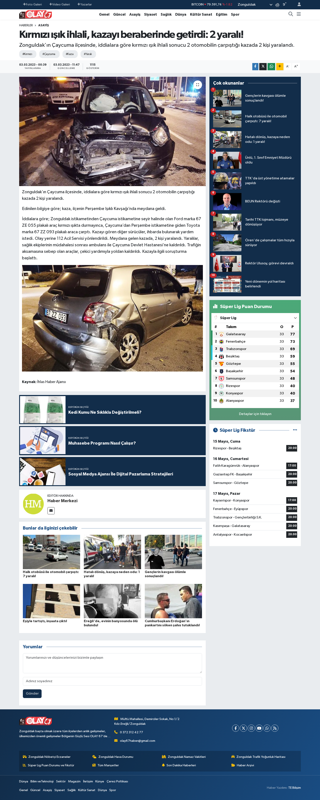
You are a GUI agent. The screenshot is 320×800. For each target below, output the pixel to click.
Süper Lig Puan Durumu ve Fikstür (51, 765)
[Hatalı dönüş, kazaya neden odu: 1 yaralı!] (112, 552)
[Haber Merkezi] (33, 504)
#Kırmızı (27, 54)
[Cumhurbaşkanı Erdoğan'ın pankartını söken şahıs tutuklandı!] (173, 601)
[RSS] (274, 728)
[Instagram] (251, 728)
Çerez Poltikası (117, 781)
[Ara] (291, 14)
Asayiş (134, 14)
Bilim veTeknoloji (42, 781)
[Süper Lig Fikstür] (295, 430)
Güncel (119, 14)
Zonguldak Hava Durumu (115, 756)
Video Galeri (61, 4)
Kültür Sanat (201, 14)
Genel (104, 14)
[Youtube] (259, 728)
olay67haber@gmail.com (137, 740)
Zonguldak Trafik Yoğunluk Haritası (260, 756)
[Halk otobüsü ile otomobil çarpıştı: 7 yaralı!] (51, 552)
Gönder (32, 693)
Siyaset (150, 14)
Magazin (74, 781)
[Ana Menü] (299, 14)
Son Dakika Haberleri (181, 765)
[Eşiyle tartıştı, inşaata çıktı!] (51, 601)
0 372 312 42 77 (131, 732)
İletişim (88, 781)
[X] (243, 728)
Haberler (26, 25)
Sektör (61, 781)
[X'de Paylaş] (263, 66)
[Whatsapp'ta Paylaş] (271, 66)
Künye (99, 781)
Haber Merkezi (62, 501)
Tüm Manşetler (108, 765)
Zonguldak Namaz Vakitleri (187, 756)
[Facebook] (235, 728)
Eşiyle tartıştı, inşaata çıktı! (45, 621)
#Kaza (69, 54)
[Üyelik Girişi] (297, 4)
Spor (235, 14)
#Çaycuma (48, 54)
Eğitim (221, 14)
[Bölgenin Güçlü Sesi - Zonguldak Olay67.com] (35, 14)
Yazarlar (86, 4)
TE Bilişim (294, 787)
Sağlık (166, 14)
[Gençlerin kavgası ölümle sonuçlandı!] (173, 552)
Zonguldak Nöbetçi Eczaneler (49, 756)
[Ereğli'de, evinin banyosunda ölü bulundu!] (112, 601)
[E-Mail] (51, 510)
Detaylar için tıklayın (255, 414)
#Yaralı (88, 54)
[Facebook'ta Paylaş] (255, 66)
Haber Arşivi (245, 765)
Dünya (180, 14)
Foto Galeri (34, 4)
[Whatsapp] (267, 728)
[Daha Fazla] (279, 66)
